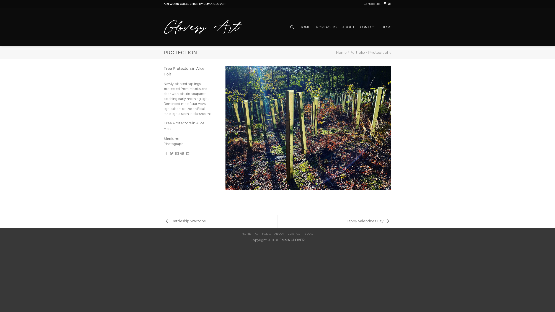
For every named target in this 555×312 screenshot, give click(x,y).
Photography (379, 52)
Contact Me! (372, 3)
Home (305, 27)
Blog (386, 27)
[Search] (292, 27)
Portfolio (326, 27)
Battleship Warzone (188, 221)
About (348, 27)
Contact (368, 27)
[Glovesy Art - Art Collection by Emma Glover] (203, 27)
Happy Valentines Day (365, 221)
